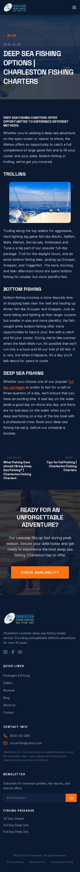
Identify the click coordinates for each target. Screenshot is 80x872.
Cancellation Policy (61, 862)
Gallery (8, 683)
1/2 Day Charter (13, 818)
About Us (9, 705)
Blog (6, 697)
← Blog (10, 35)
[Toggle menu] (74, 7)
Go (71, 798)
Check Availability (40, 572)
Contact (8, 712)
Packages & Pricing (16, 675)
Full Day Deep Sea (16, 831)
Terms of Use (37, 862)
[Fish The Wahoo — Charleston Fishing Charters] (15, 7)
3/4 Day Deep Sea (16, 825)
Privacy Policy (15, 862)
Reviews (9, 690)
